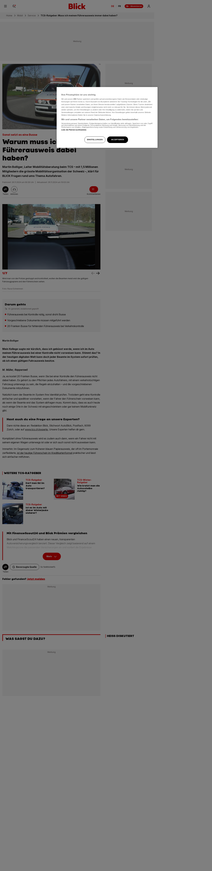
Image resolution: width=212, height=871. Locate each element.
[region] (107, 117)
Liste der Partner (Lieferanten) (73, 130)
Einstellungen (95, 140)
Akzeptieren (117, 140)
